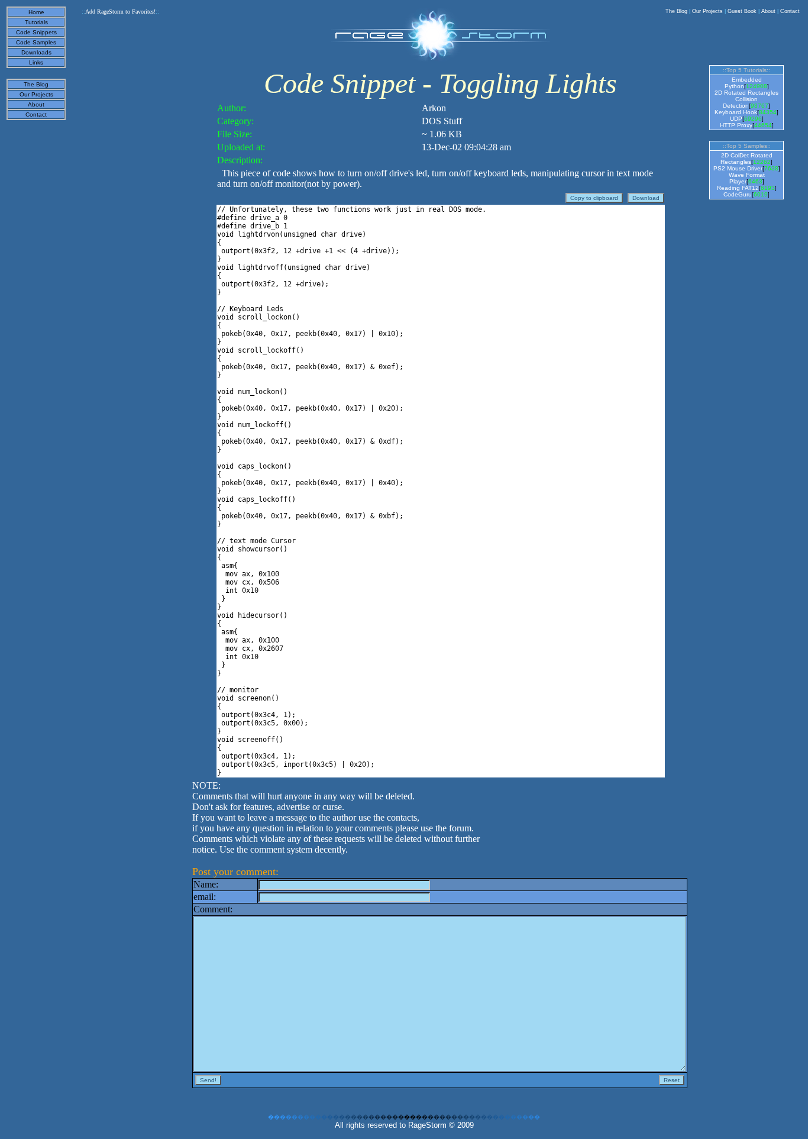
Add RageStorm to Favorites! (120, 11)
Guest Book (742, 11)
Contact (790, 11)
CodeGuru (737, 194)
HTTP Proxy (736, 125)
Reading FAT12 (738, 188)
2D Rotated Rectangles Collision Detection (746, 99)
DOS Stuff (442, 121)
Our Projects (707, 11)
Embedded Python (743, 82)
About (768, 11)
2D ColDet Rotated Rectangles (746, 158)
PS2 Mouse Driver (737, 168)
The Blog (676, 11)
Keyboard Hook (736, 112)
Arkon (434, 108)
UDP (736, 118)
